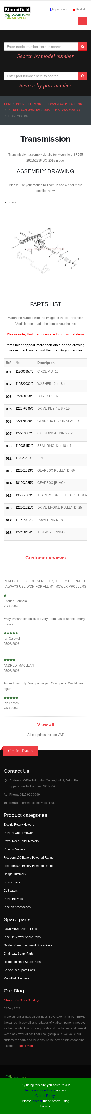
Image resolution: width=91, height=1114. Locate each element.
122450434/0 (24, 532)
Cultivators (11, 890)
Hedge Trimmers (15, 874)
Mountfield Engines (16, 978)
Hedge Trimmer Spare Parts (22, 961)
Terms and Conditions (40, 1090)
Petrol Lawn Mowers (24, 110)
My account (59, 9)
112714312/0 (24, 520)
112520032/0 (24, 384)
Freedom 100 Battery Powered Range (29, 857)
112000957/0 (24, 371)
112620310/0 (24, 458)
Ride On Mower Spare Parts (22, 937)
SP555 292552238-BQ (66, 110)
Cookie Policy (45, 1096)
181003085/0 (24, 483)
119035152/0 (24, 445)
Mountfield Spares (30, 104)
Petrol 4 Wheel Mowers (19, 832)
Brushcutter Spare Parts (19, 970)
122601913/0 (24, 470)
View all (45, 724)
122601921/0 (24, 507)
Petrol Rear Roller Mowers (21, 841)
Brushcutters (12, 882)
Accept (37, 1101)
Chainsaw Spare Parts (18, 953)
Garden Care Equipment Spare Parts (28, 945)
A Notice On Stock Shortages (22, 1000)
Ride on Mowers (14, 849)
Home (8, 104)
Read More (26, 1045)
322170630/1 (24, 421)
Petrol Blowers (13, 898)
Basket (80, 9)
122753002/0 (24, 433)
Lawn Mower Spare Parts (66, 104)
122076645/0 (24, 408)
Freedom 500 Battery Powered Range (29, 865)
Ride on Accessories (17, 907)
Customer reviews (45, 557)
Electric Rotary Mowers (19, 824)
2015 (47, 110)
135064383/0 (24, 495)
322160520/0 (24, 396)
